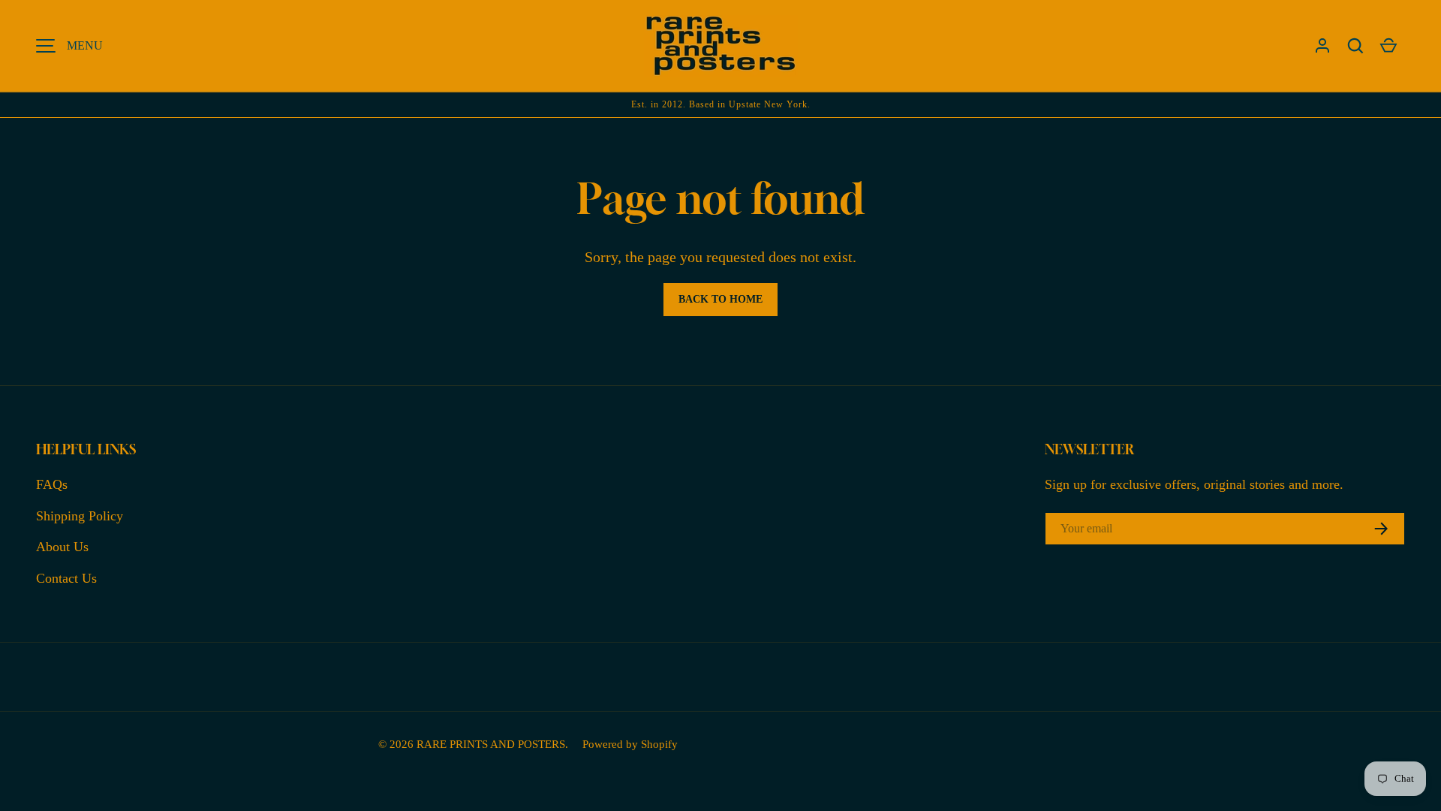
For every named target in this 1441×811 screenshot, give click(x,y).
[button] (1355, 45)
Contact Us (66, 578)
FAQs (52, 484)
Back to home (720, 299)
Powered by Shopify (630, 743)
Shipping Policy (79, 515)
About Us (62, 546)
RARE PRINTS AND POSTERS (491, 743)
